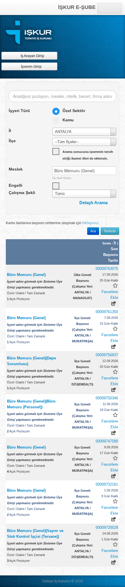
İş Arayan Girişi (32, 56)
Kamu (68, 120)
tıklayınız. (91, 223)
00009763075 (107, 268)
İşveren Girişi (32, 67)
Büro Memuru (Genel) (26, 275)
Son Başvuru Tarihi (110, 255)
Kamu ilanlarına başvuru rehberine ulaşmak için (53, 223)
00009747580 (107, 441)
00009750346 (107, 398)
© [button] (72, 581)
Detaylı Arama (93, 202)
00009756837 (107, 355)
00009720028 (107, 527)
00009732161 (107, 484)
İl (115, 243)
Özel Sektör (74, 110)
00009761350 (107, 312)
